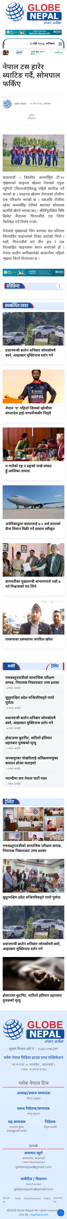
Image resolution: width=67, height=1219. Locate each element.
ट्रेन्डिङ (9, 802)
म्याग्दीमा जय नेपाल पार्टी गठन (26, 778)
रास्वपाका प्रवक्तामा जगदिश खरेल (29, 639)
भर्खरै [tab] (11, 666)
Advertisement (32, 1198)
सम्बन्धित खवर (16, 305)
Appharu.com (39, 1215)
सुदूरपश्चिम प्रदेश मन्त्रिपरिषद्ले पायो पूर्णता (32, 897)
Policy (47, 1198)
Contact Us (58, 1199)
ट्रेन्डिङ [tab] (55, 666)
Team (17, 1198)
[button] (61, 44)
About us (6, 1199)
